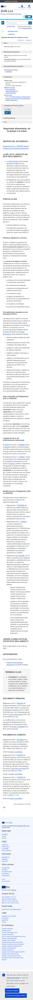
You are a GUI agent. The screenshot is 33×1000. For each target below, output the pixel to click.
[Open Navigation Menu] (2, 22)
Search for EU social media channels (11, 909)
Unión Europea (14, 161)
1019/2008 (20, 505)
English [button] (29, 7)
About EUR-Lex (5, 857)
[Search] (30, 22)
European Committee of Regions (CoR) (12, 946)
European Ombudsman (8, 950)
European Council (6, 930)
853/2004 (22, 445)
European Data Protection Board (10, 954)
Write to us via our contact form (10, 901)
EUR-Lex (7, 11)
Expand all (21, 40)
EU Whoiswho (5, 873)
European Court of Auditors (9, 940)
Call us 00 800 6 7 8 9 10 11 (9, 897)
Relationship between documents (13, 66)
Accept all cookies (12, 990)
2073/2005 (20, 739)
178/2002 (22, 457)
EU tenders (4, 869)
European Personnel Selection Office (11, 955)
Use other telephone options (9, 899)
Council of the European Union (9, 932)
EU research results (7, 871)
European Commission (7, 934)
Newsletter (5, 859)
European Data (5, 867)
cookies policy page (13, 978)
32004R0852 (8, 71)
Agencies (4, 959)
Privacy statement (6, 850)
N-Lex (3, 879)
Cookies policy (5, 846)
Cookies (4, 922)
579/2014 (24, 521)
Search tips (12, 26)
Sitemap (4, 838)
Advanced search (27, 28)
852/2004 (20, 703)
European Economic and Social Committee (13, 944)
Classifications (8, 77)
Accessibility (5, 848)
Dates (5, 43)
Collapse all (29, 40)
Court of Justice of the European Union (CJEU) (14, 936)
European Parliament (7, 928)
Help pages (5, 834)
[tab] (16, 43)
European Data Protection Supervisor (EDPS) (13, 952)
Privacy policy (5, 918)
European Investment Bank (9, 948)
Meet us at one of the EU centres (10, 903)
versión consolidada (18, 726)
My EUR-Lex (22, 7)
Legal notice (5, 844)
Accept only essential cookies (15, 995)
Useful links (5, 861)
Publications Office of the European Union (12, 957)
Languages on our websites (9, 916)
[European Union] (6, 887)
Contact (4, 836)
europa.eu (13, 890)
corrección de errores (16, 714)
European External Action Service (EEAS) (12, 942)
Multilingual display (9, 118)
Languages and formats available (13, 105)
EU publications (6, 875)
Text (5, 122)
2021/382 (21, 555)
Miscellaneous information (11, 52)
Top (4, 807)
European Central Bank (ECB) (9, 938)
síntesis (6, 447)
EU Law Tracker (6, 881)
